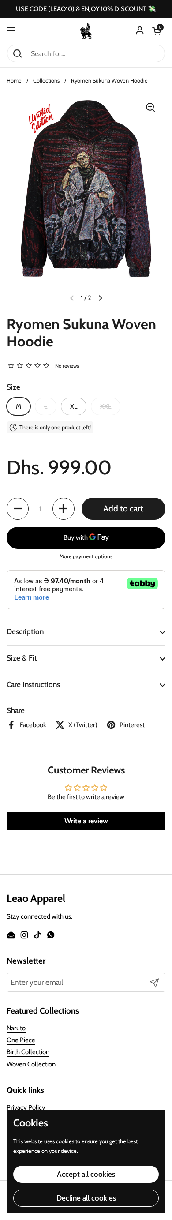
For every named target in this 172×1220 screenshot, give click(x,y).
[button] (156, 31)
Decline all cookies (86, 1198)
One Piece (21, 1040)
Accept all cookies (86, 1174)
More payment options (86, 556)
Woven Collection (31, 1064)
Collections (46, 80)
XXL (105, 406)
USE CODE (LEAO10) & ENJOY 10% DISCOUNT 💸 (86, 9)
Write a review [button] (86, 821)
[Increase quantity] (63, 509)
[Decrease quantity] (18, 509)
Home (14, 80)
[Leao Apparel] (86, 31)
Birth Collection (28, 1052)
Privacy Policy (26, 1107)
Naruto (16, 1028)
